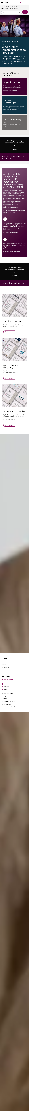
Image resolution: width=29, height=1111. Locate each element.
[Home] (4, 2)
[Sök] (21, 2)
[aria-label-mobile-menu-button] (26, 2)
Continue (25, 12)
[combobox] (10, 12)
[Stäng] (25, 7)
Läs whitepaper (9, 332)
